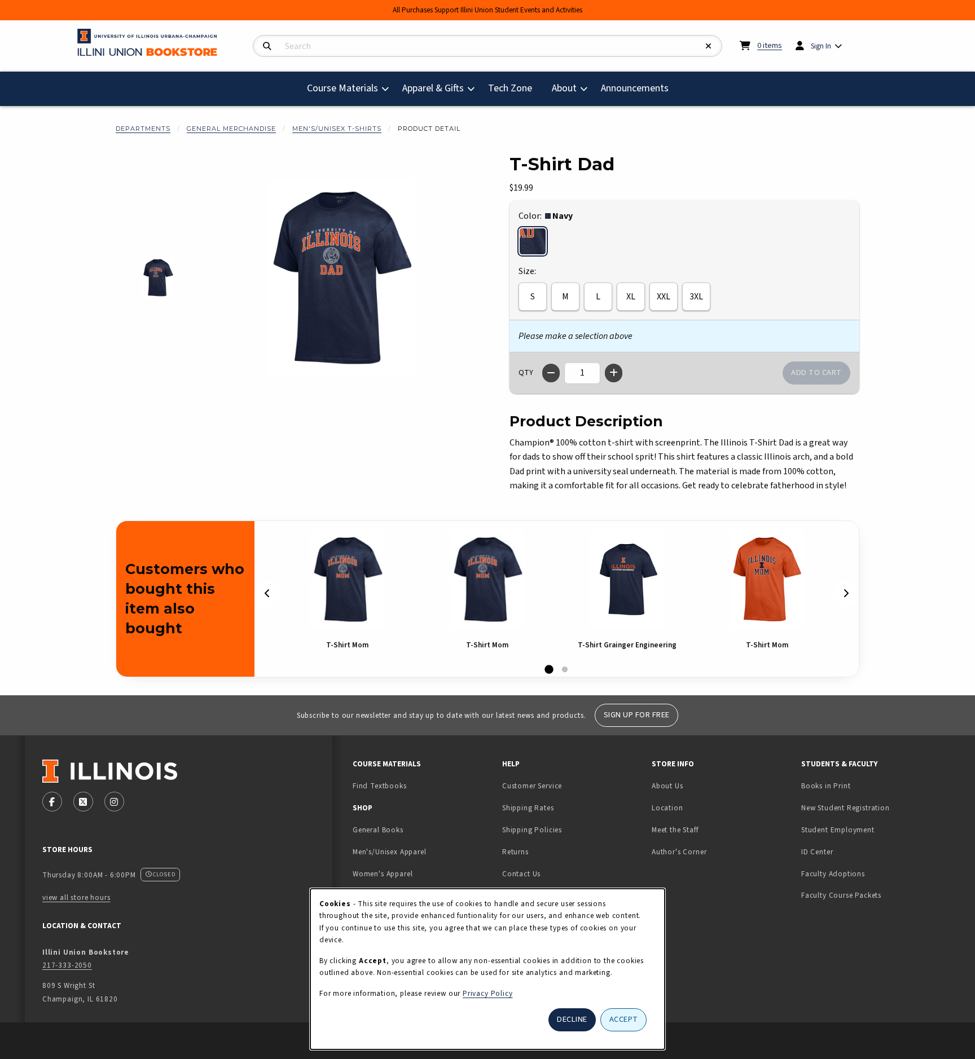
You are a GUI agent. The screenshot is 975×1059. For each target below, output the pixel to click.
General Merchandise (231, 129)
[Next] (846, 593)
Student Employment (871, 829)
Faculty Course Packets (841, 895)
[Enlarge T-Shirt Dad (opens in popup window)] (341, 278)
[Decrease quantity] (551, 373)
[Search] (267, 46)
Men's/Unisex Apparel (390, 851)
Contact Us (521, 873)
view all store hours (76, 897)
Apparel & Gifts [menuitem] (433, 88)
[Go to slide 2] (565, 670)
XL (630, 296)
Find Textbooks (380, 785)
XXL (663, 296)
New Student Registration (845, 807)
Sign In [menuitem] (821, 46)
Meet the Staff (675, 829)
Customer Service (532, 785)
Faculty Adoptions (833, 873)
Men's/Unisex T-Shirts (336, 129)
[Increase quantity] (613, 373)
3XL (696, 296)
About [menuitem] (564, 88)
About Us (667, 785)
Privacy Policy (488, 993)
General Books (378, 829)
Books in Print (861, 785)
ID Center (852, 851)
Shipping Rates (528, 807)
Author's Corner (679, 851)
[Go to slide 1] (549, 670)
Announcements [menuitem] (635, 88)
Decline (572, 1019)
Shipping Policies (532, 829)
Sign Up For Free (637, 715)
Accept (623, 1019)
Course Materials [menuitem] (342, 88)
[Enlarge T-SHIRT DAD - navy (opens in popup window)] (158, 277)
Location (667, 807)
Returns (515, 851)
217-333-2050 (67, 965)
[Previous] (267, 593)
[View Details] (347, 579)
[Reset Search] (708, 46)
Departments (143, 129)
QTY (526, 372)
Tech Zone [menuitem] (514, 88)
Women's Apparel (382, 873)
